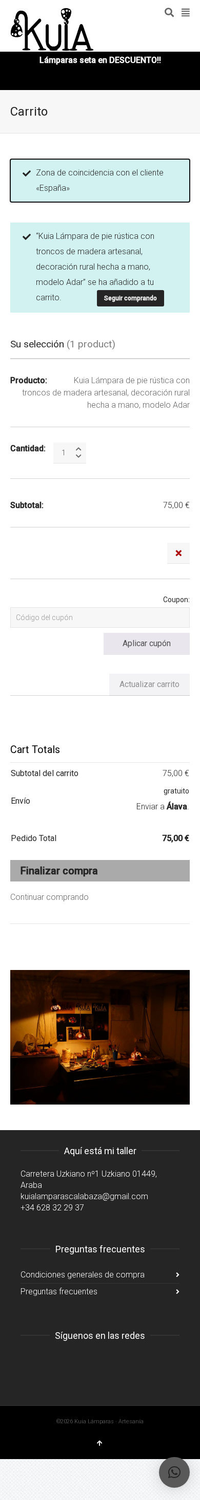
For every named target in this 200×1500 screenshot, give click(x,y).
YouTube (74, 1361)
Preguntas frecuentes (59, 1291)
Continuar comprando (49, 897)
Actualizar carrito (149, 684)
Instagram (29, 1361)
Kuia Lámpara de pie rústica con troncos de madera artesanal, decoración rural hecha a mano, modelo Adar (106, 393)
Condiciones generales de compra (83, 1275)
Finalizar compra (59, 871)
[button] (174, 1472)
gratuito (176, 791)
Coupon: (176, 599)
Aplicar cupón (147, 643)
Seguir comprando (130, 298)
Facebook (51, 1361)
